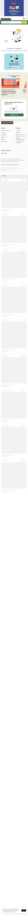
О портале (18, 130)
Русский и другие (10, 96)
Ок (23, 910)
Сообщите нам (17, 50)
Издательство (4, 141)
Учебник (3, 139)
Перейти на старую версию (9, 164)
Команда (18, 132)
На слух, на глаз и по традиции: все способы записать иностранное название (9, 92)
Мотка (15, 170)
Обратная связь (19, 134)
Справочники (4, 134)
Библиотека (3, 135)
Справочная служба (5, 130)
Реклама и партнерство (21, 135)
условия (14, 911)
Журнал (3, 137)
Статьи (3, 96)
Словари (3, 132)
